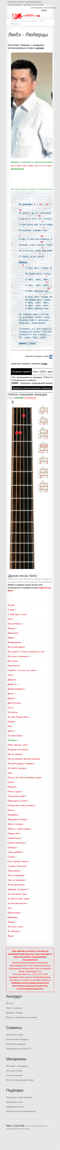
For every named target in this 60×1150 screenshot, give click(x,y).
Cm (12, 165)
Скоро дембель (15, 852)
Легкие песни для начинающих (21, 1111)
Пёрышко (12, 787)
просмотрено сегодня (34, 5)
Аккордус (14, 21)
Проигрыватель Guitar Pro (18, 1048)
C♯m (18, 165)
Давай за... (13, 684)
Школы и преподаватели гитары (21, 1017)
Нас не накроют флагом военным (24, 759)
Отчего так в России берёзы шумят (25, 777)
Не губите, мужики (17, 768)
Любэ (42, 21)
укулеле (40, 48)
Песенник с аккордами (29, 21)
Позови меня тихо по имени (21, 805)
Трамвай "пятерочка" (18, 889)
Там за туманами (16, 875)
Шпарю (11, 922)
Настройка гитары (14, 1034)
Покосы (11, 810)
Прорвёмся (13, 815)
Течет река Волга (16, 885)
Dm (25, 165)
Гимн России (14, 665)
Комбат (11, 721)
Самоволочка (14, 838)
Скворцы (12, 847)
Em (37, 165)
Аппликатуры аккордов (17, 1039)
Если (10, 707)
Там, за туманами (16, 880)
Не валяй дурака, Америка (21, 763)
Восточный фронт (16, 647)
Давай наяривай (15, 689)
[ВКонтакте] (51, 357)
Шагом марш (14, 912)
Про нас (10, 1003)
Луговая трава (15, 735)
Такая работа (14, 871)
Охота (11, 782)
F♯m (48, 165)
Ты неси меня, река (17, 894)
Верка (10, 637)
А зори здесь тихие (17, 614)
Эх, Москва (13, 931)
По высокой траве (16, 796)
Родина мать (14, 833)
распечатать (17, 168)
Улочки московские (17, 903)
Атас (10, 619)
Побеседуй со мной (17, 801)
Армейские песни (14, 1102)
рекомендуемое (15, 5)
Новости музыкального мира (20, 1080)
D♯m (31, 165)
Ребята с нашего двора (19, 829)
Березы (11, 628)
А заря (11, 610)
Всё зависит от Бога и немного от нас (26, 651)
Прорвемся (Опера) (17, 819)
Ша (9, 908)
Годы (10, 675)
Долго (10, 693)
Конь (10, 726)
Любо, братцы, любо (18, 745)
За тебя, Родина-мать (18, 717)
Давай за (12, 679)
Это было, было (15, 926)
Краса (10, 731)
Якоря (10, 936)
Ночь (10, 773)
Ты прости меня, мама (18, 898)
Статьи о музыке (14, 1075)
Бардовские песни (15, 1106)
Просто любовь (15, 824)
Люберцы (12, 740)
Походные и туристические (19, 1097)
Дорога (11, 698)
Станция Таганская (17, 866)
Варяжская (13, 633)
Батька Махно (14, 623)
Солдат (11, 857)
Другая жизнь (14, 703)
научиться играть (33, 2)
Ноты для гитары (14, 1070)
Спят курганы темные (18, 861)
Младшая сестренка (17, 749)
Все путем (13, 661)
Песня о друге (14, 791)
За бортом (13, 712)
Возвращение (14, 642)
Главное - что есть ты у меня (22, 670)
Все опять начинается (18, 656)
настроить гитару (16, 2)
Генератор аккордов (15, 1044)
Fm (42, 165)
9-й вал (11, 605)
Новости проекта (14, 1008)
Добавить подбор (14, 1012)
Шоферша (12, 917)
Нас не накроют (15, 754)
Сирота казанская (16, 843)
